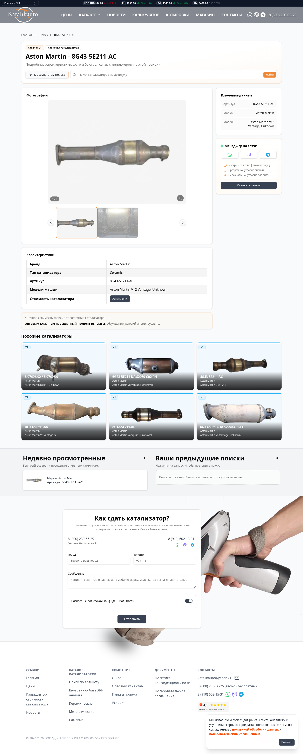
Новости (116, 14)
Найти (270, 74)
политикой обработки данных (255, 729)
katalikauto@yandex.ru (216, 678)
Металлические (81, 711)
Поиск (44, 35)
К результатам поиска (49, 75)
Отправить (132, 619)
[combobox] (20, 3)
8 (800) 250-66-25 (282, 14)
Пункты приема (124, 694)
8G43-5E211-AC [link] (64, 35)
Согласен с (102, 601)
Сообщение (76, 573)
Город (72, 554)
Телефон (140, 554)
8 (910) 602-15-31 (181, 539)
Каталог (87, 14)
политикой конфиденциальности (110, 601)
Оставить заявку (249, 185)
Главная (27, 35)
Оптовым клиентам (127, 686)
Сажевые (76, 720)
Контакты (231, 14)
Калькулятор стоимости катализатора (37, 699)
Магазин (205, 14)
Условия (118, 702)
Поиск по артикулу (84, 682)
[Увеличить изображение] (180, 198)
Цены (66, 14)
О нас (116, 678)
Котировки (177, 14)
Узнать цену (119, 298)
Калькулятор (145, 14)
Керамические (81, 703)
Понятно (286, 742)
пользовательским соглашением (234, 734)
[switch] (189, 601)
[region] (117, 169)
